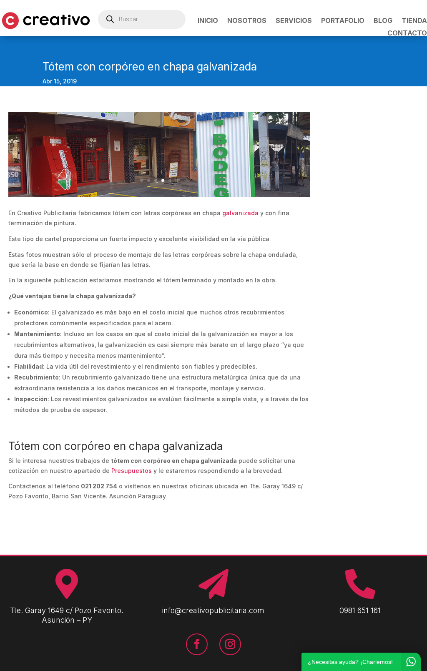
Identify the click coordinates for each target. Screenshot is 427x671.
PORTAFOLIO (342, 21)
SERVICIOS (294, 21)
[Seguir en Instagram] (230, 644)
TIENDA (414, 21)
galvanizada (240, 212)
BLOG (383, 21)
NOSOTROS (246, 21)
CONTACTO (407, 33)
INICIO (208, 21)
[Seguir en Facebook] (197, 644)
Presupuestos (131, 470)
